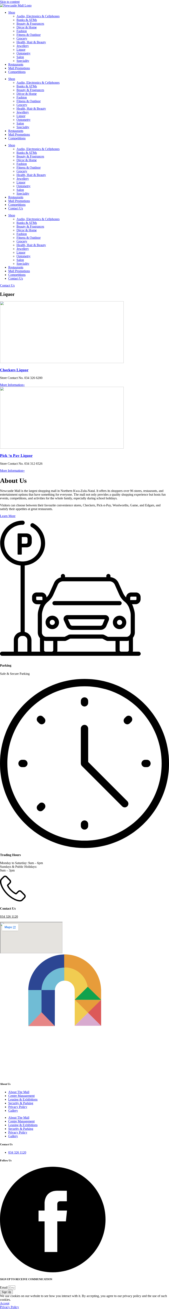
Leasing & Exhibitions (23, 1099)
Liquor (20, 49)
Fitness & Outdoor (28, 34)
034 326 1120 (9, 916)
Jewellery (22, 46)
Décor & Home (26, 27)
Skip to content (10, 2)
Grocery (21, 38)
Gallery (13, 1110)
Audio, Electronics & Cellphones (38, 16)
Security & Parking (20, 1103)
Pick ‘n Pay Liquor (16, 455)
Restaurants (15, 64)
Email (4, 1287)
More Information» (12, 385)
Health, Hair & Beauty (31, 42)
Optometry (23, 53)
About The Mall (18, 1092)
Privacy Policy (17, 1107)
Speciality (22, 60)
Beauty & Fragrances (30, 23)
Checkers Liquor (14, 370)
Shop (11, 12)
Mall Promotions (19, 68)
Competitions (17, 72)
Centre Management (21, 1095)
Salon (20, 57)
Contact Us (15, 208)
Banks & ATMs (26, 20)
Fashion (21, 31)
